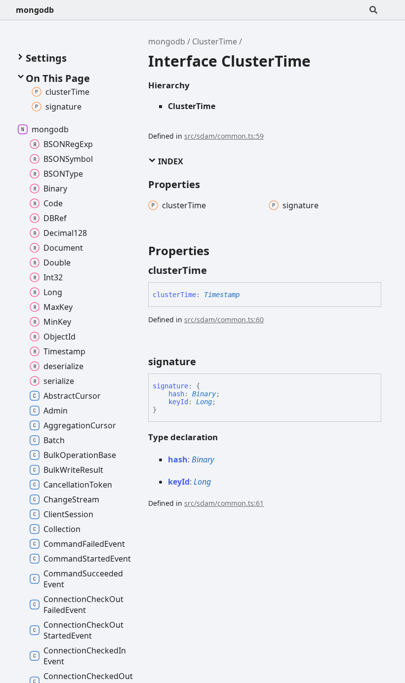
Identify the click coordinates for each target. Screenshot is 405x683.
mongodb (35, 9)
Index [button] (169, 161)
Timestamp (222, 295)
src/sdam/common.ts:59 (224, 136)
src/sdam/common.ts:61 (224, 503)
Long (204, 402)
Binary (204, 394)
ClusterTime (214, 41)
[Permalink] (216, 270)
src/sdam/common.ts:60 (224, 319)
